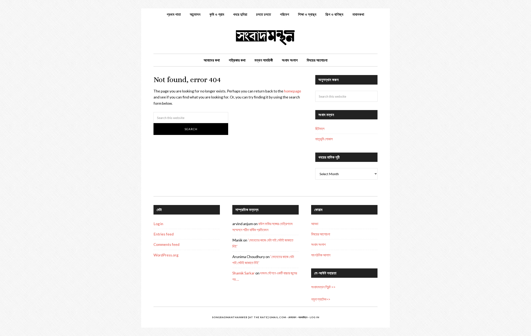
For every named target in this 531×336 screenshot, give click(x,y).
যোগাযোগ (292, 317)
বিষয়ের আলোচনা (320, 234)
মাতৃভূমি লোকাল (324, 139)
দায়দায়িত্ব (303, 317)
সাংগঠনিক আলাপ (320, 255)
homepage (292, 91)
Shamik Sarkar (243, 273)
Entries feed (163, 234)
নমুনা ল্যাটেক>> (320, 299)
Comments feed (166, 244)
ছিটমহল (319, 128)
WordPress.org (165, 255)
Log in (158, 223)
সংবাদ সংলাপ (318, 244)
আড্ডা (314, 223)
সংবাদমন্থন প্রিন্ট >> (323, 287)
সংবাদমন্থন (265, 37)
